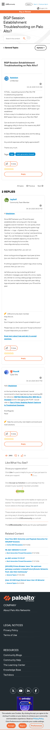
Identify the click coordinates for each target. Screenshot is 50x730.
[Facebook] (36, 691)
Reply (23, 174)
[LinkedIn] (28, 691)
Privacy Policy (38, 719)
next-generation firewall (25, 154)
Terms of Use (10, 635)
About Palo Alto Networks (16, 610)
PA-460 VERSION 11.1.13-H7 (15, 550)
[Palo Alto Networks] (25, 598)
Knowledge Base (12, 669)
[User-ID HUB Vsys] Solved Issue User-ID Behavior (25, 580)
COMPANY (9, 605)
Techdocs (8, 674)
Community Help (12, 660)
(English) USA (43, 8)
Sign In (35, 4)
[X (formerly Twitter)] (13, 691)
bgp (11, 154)
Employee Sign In (43, 4)
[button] (11, 725)
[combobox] (15, 38)
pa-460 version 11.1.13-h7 (15, 558)
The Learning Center (14, 665)
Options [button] (40, 48)
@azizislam (10, 213)
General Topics (11, 48)
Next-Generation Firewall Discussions (19, 553)
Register (29, 4)
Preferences (36, 726)
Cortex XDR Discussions (15, 545)
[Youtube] (21, 691)
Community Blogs (12, 655)
